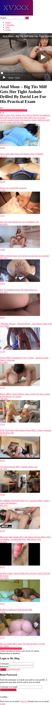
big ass (36, 117)
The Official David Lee (31, 115)
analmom (46, 115)
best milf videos (26, 117)
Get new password (8, 690)
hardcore (28, 120)
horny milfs (37, 120)
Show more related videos (11, 648)
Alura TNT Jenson (13, 115)
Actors (8, 30)
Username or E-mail (8, 687)
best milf (3, 117)
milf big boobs (6, 122)
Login (3, 669)
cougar (42, 117)
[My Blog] (16, 15)
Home (8, 22)
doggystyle (19, 120)
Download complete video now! (13, 110)
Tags (7, 27)
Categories (9, 25)
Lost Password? (13, 669)
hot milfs (46, 120)
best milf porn (13, 117)
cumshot (10, 120)
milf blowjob (17, 122)
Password (4, 666)
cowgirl (3, 120)
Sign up (23, 701)
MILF (2, 115)
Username (4, 664)
